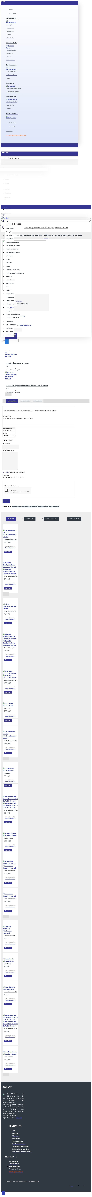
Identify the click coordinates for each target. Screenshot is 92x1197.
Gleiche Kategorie (74, 518)
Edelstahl (56, 506)
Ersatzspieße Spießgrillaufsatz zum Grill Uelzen (24, 506)
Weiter (6, 501)
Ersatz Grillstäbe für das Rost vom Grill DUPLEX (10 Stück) (11, 810)
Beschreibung (12, 401)
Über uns (19, 1118)
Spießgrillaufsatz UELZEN (17, 363)
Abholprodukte (11, 113)
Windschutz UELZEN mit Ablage (11, 680)
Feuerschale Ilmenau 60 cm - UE (11, 870)
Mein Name (6, 444)
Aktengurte (10, 83)
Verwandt (11, 518)
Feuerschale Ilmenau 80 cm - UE (11, 898)
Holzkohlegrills (11, 18)
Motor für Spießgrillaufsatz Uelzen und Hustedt (27, 386)
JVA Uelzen (41, 506)
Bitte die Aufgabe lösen (11, 486)
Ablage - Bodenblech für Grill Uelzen (11, 611)
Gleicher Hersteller (51, 518)
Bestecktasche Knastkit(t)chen (11, 992)
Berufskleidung (11, 65)
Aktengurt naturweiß (9, 935)
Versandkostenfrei (10, 548)
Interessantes (11, 97)
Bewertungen (37, 401)
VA (47, 506)
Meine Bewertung (8, 450)
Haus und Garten (11, 43)
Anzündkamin (7, 773)
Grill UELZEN (7, 708)
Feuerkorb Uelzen (8, 838)
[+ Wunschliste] (5, 554)
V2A (51, 506)
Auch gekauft (30, 518)
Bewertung (6, 475)
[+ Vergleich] (7, 341)
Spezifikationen (25, 401)
